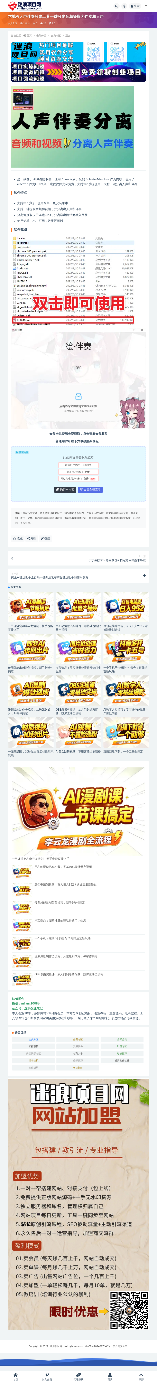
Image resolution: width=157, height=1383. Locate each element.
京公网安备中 (120, 1346)
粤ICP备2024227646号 (98, 1346)
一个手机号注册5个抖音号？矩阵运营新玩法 (63, 938)
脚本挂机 (33, 1060)
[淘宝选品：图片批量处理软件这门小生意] (78, 649)
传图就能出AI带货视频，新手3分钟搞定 (60, 902)
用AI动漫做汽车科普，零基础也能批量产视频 (63, 867)
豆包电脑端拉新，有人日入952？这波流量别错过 (66, 884)
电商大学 (78, 1053)
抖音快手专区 (33, 1053)
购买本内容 (66, 489)
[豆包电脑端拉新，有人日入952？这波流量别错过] (126, 607)
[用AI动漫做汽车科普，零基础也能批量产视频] (78, 607)
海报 (33, 538)
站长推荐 (122, 1053)
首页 (29, 35)
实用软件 (78, 1046)
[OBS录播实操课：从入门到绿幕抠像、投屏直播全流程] (78, 690)
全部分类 (41, 35)
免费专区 (78, 1039)
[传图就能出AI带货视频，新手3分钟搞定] (31, 649)
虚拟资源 (78, 1060)
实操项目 (33, 1046)
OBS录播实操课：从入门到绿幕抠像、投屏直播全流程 (69, 974)
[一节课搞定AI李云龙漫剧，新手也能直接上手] (31, 607)
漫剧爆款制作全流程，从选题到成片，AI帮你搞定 (66, 956)
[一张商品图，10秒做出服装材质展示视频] (31, 732)
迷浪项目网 (56, 1346)
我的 (110, 1379)
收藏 (19, 538)
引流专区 (122, 1046)
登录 (137, 6)
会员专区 (12, 23)
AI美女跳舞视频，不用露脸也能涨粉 (78, 751)
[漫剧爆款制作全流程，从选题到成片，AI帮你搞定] (31, 690)
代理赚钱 (78, 1379)
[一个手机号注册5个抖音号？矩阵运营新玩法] (126, 649)
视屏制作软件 (122, 1060)
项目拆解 (78, 1067)
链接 (47, 538)
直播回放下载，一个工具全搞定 (123, 751)
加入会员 (47, 1379)
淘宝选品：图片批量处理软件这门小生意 (60, 920)
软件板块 (33, 1067)
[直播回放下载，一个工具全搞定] (126, 732)
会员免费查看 (92, 489)
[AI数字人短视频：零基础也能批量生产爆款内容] (126, 690)
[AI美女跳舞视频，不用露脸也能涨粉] (78, 732)
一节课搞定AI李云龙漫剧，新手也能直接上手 (40, 859)
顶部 (141, 1379)
